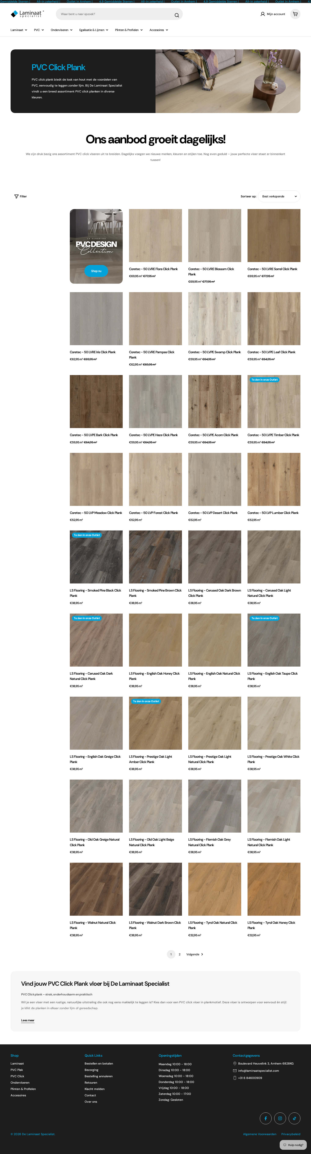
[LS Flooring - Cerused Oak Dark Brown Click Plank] (214, 556)
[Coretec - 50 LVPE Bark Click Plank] (96, 401)
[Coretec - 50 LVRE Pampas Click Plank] (155, 318)
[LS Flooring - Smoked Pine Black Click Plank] (96, 556)
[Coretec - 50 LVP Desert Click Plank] (214, 479)
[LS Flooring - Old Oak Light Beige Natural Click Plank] (155, 806)
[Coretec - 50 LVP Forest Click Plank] (155, 479)
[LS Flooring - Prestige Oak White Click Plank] (274, 723)
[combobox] (119, 14)
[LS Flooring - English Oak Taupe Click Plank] (274, 640)
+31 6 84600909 (250, 1078)
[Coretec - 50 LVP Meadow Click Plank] (96, 479)
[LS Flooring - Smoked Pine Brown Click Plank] (155, 556)
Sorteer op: (248, 196)
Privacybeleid (290, 1134)
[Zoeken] (176, 15)
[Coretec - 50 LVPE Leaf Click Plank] (274, 318)
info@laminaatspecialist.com (258, 1071)
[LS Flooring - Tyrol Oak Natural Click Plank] (214, 889)
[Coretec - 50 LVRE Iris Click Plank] (96, 318)
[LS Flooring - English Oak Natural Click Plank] (214, 640)
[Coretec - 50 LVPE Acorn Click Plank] (214, 401)
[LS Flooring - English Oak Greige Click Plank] (96, 723)
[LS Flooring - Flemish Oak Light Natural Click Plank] (274, 806)
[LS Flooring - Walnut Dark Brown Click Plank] (155, 889)
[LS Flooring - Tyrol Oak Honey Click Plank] (274, 889)
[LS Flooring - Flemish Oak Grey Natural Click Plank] (214, 806)
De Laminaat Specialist (38, 1134)
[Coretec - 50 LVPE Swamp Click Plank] (214, 318)
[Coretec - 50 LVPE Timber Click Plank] (274, 401)
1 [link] (171, 954)
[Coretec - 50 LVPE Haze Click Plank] (155, 401)
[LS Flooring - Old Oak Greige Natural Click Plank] (96, 806)
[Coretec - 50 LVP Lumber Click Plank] (274, 479)
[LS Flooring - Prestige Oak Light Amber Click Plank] (155, 723)
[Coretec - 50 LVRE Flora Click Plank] (155, 235)
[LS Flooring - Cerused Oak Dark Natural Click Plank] (96, 640)
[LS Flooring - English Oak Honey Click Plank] (155, 640)
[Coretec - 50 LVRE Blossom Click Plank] (214, 235)
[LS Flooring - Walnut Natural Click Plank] (96, 889)
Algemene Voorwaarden (259, 1134)
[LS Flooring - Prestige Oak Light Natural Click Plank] (214, 723)
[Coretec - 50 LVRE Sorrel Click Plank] (274, 235)
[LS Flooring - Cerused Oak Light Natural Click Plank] (274, 556)
